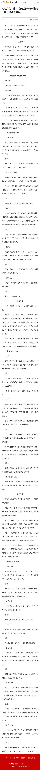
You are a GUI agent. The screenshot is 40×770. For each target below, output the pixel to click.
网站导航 (30, 758)
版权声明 (23, 758)
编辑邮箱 (16, 758)
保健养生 (13, 2)
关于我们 (8, 758)
